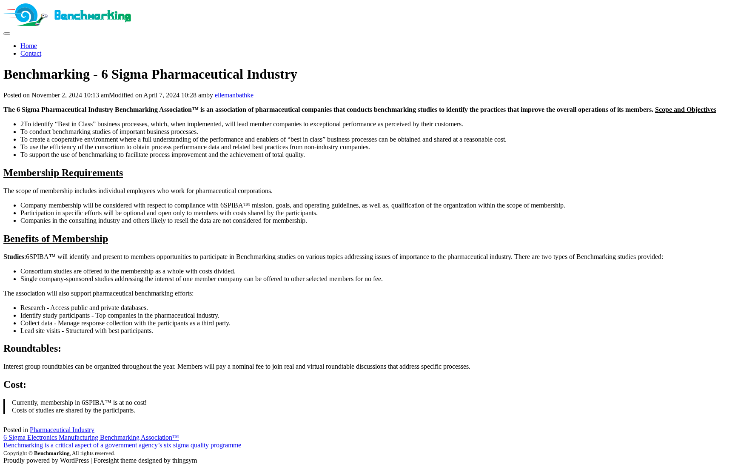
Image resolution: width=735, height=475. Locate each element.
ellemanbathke (234, 95)
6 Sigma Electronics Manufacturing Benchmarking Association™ (91, 437)
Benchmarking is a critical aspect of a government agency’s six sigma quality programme (122, 445)
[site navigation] (6, 33)
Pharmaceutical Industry (62, 429)
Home (28, 45)
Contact (30, 53)
